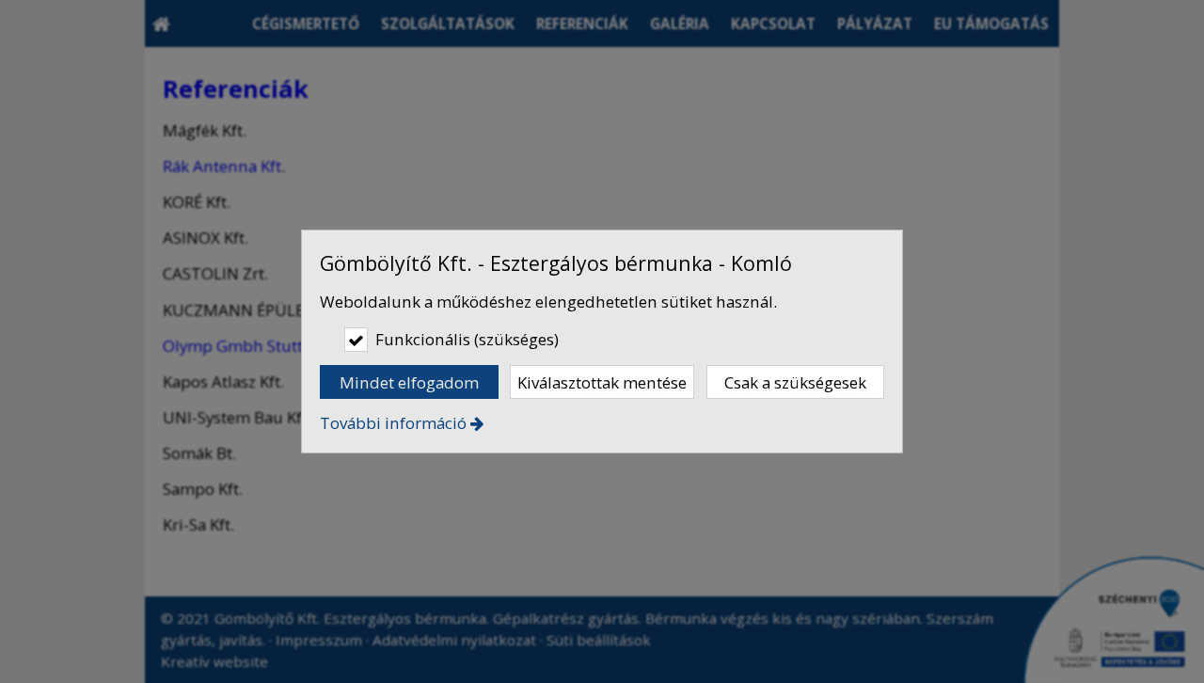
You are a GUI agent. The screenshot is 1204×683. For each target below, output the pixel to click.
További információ (393, 423)
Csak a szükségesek (795, 382)
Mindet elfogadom (409, 382)
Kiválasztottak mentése (602, 382)
